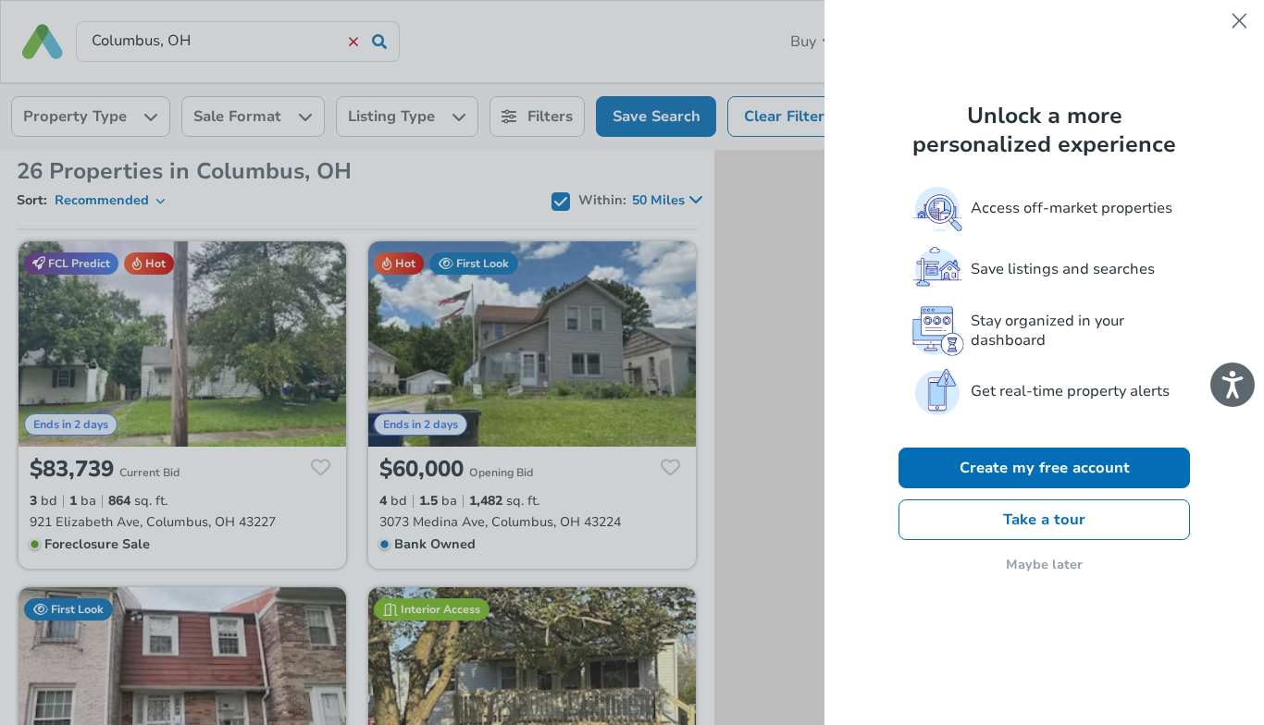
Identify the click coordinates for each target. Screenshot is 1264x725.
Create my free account (1045, 468)
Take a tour (1044, 520)
